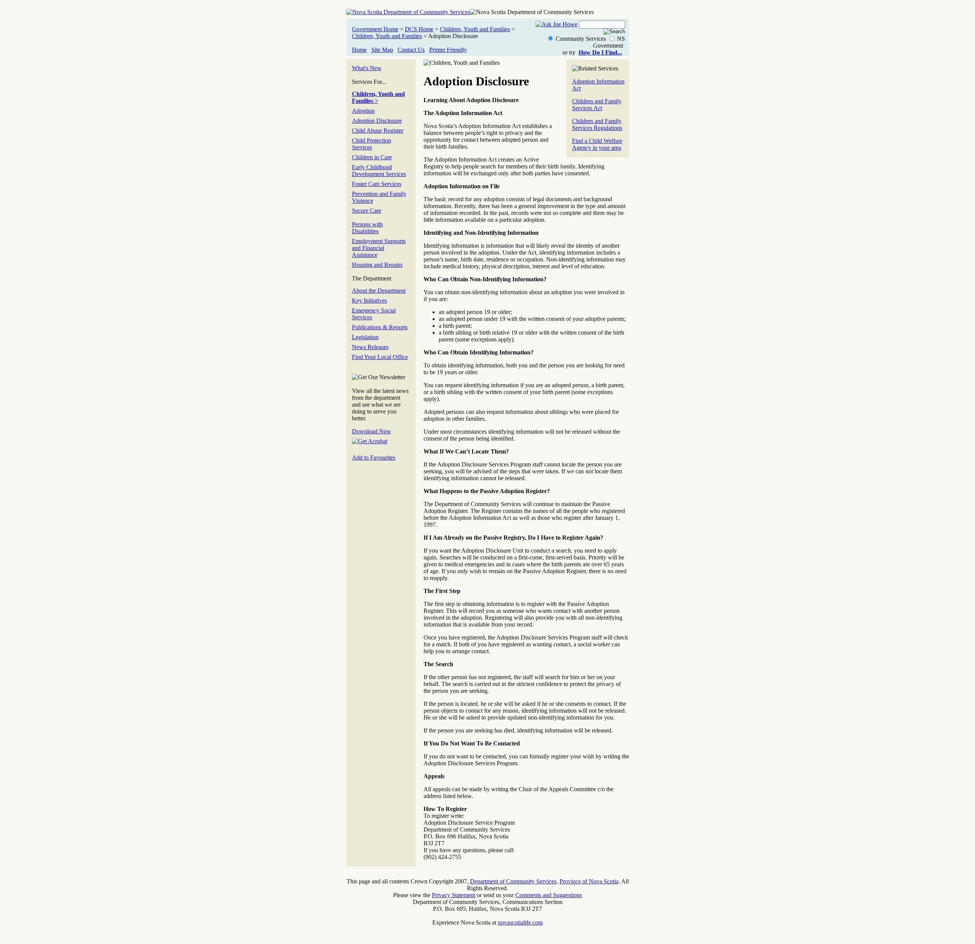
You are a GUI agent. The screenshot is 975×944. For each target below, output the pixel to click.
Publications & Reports (380, 327)
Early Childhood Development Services (379, 170)
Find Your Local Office (380, 357)
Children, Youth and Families (475, 29)
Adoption (363, 110)
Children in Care (372, 157)
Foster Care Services (376, 184)
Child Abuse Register (377, 130)
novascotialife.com (520, 922)
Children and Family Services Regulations (597, 124)
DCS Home (419, 29)
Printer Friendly (448, 49)
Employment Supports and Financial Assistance (379, 248)
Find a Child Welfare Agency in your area (597, 144)
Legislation (365, 337)
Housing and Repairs (377, 264)
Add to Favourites (373, 457)
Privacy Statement (453, 895)
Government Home (375, 29)
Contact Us (411, 49)
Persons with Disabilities (367, 227)
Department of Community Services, (514, 881)
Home (359, 49)
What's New (367, 68)
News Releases (370, 347)
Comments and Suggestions (548, 895)
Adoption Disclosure (377, 120)
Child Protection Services (371, 144)
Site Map (382, 49)
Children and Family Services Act (597, 104)
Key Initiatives (369, 300)
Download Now (371, 431)
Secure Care (366, 210)
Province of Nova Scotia (589, 881)
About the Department (379, 290)
